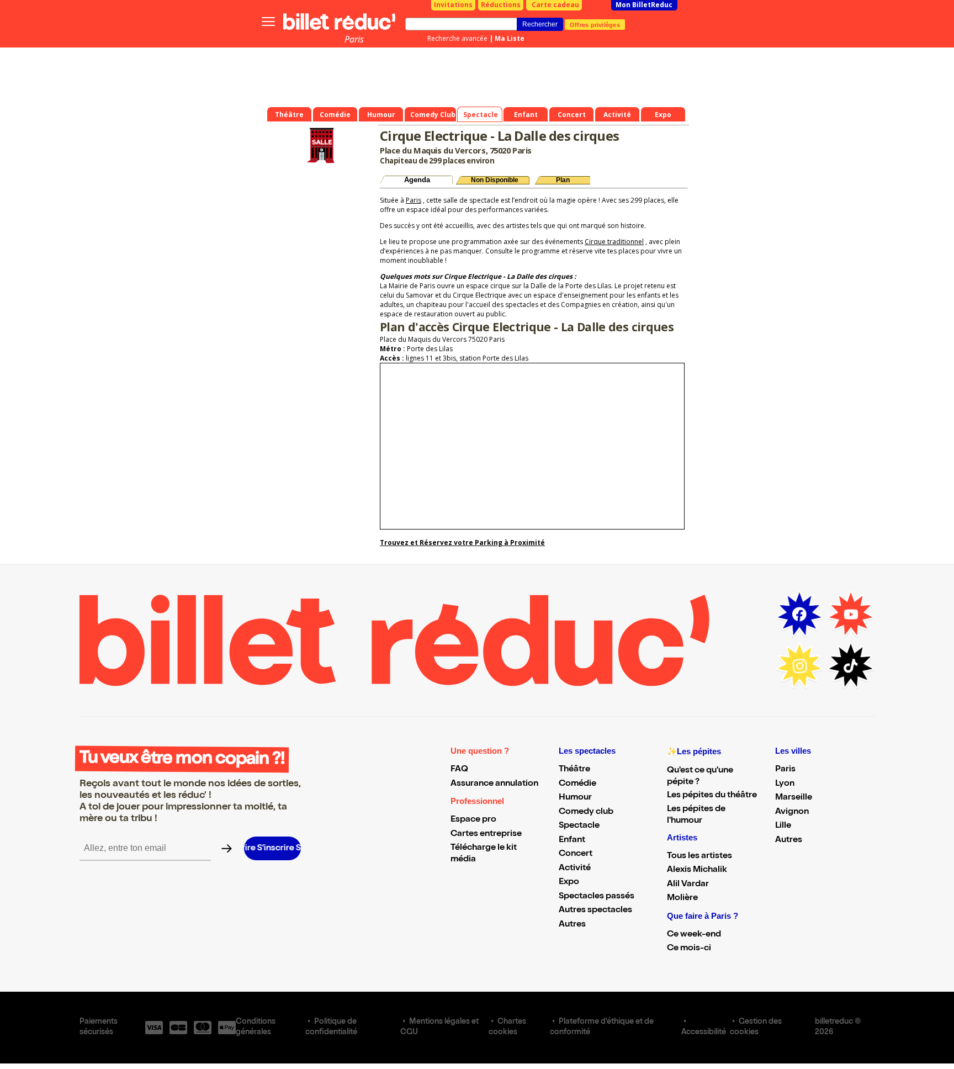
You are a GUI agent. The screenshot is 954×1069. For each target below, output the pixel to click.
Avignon (792, 812)
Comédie (577, 784)
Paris (354, 39)
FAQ (459, 769)
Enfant (572, 840)
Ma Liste (509, 38)
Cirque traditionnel (614, 241)
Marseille (793, 797)
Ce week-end (694, 934)
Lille (783, 826)
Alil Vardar (688, 884)
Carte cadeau (555, 4)
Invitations (453, 4)
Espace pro (473, 820)
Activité (575, 868)
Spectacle (579, 826)
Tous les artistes (699, 856)
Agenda (417, 180)
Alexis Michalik (697, 870)
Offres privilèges (595, 24)
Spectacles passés (596, 896)
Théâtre (574, 769)
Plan (563, 180)
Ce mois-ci (689, 948)
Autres (572, 924)
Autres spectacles (595, 910)
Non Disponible (494, 180)
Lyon (784, 784)
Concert (575, 854)
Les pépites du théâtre (712, 795)
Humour (575, 797)
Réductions (501, 4)
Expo (569, 882)
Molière (682, 898)
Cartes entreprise (486, 834)
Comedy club (586, 812)
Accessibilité (703, 1032)
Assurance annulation (494, 784)
